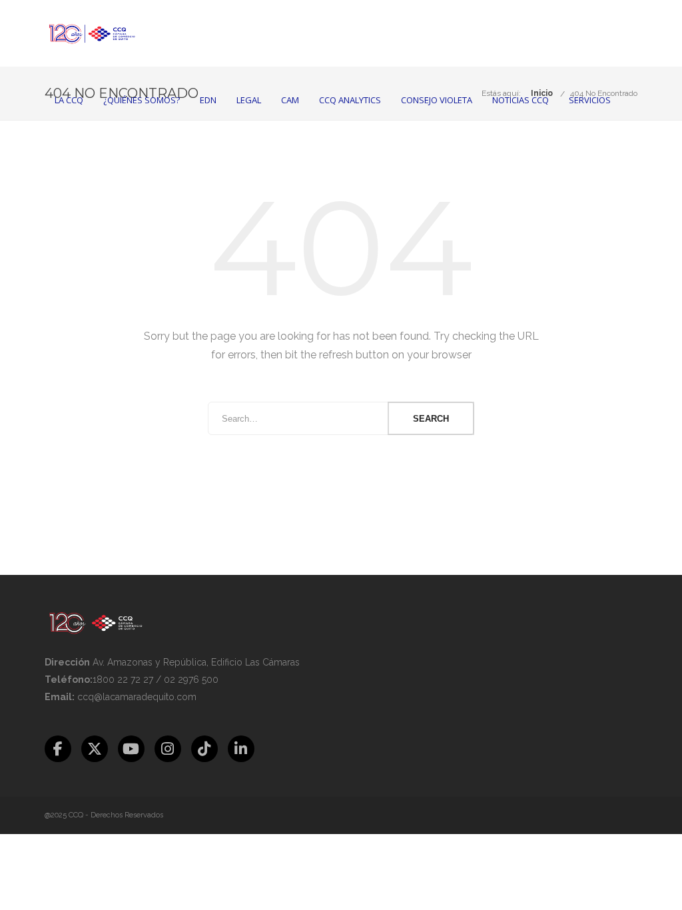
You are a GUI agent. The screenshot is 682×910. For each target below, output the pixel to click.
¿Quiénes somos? (141, 100)
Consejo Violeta (436, 100)
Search (431, 419)
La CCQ (69, 100)
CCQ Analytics (350, 100)
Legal (248, 100)
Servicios (590, 100)
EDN (208, 100)
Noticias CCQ (520, 100)
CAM (290, 100)
